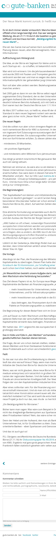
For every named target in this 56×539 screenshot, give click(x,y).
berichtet (19, 268)
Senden (7, 525)
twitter (35, 535)
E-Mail (43, 495)
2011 (21, 326)
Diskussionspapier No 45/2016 (39, 439)
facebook (27, 535)
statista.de (48, 175)
